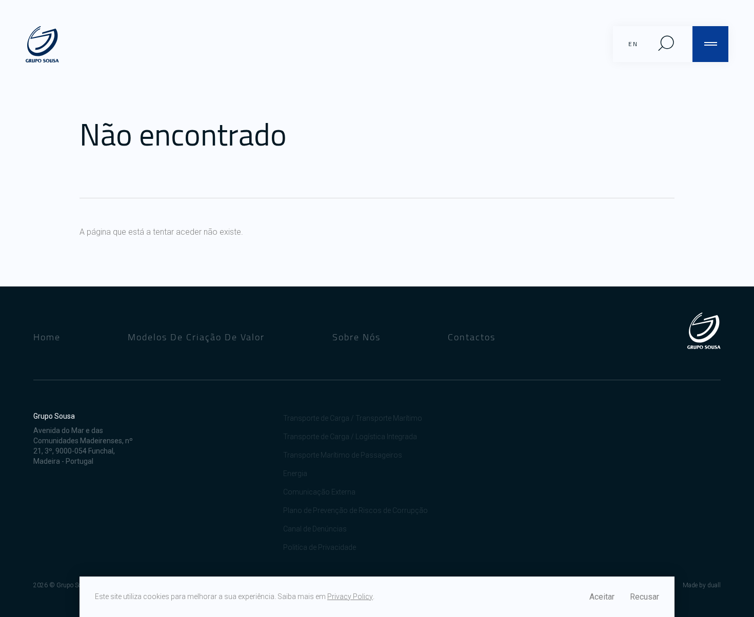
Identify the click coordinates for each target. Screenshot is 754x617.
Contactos (471, 337)
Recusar (644, 597)
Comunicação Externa (319, 492)
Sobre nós (356, 337)
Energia (295, 473)
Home (47, 337)
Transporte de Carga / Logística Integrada (350, 437)
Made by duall (702, 585)
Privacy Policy (350, 596)
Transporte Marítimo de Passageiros (342, 455)
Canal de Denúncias (315, 529)
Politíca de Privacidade (319, 547)
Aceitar (601, 597)
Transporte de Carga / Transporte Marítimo (352, 418)
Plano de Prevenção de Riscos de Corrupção (355, 510)
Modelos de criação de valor (196, 337)
